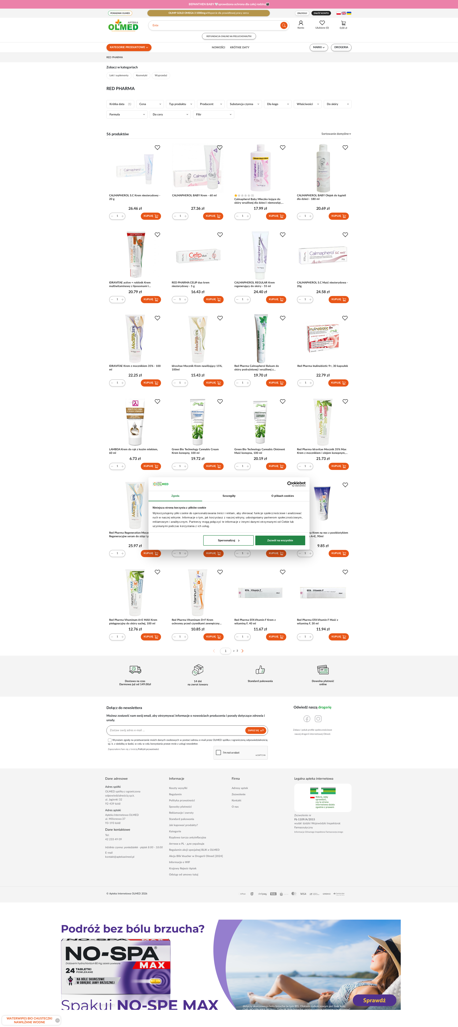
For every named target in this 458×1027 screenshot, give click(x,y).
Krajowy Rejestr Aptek (182, 868)
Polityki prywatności (148, 749)
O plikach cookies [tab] (282, 495)
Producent (206, 104)
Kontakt (236, 800)
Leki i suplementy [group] (118, 75)
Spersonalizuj (226, 540)
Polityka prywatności (182, 800)
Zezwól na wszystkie (280, 540)
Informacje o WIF (179, 862)
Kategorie (175, 831)
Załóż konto (321, 13)
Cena (142, 104)
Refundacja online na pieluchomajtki (229, 36)
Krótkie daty (239, 47)
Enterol (157, 25)
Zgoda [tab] (175, 495)
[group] (229, 4)
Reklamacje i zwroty (181, 813)
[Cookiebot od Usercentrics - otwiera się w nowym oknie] (290, 484)
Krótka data (120, 104)
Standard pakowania (181, 819)
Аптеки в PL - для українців (186, 844)
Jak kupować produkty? (183, 825)
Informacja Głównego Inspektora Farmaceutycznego (318, 832)
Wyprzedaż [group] (161, 75)
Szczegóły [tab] (229, 495)
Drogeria (341, 47)
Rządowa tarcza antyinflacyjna (187, 837)
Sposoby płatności (180, 806)
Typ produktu (177, 104)
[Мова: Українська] (349, 13)
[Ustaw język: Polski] (338, 13)
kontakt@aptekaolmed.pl (119, 857)
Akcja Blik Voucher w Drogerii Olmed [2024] (196, 856)
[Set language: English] (344, 13)
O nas (235, 806)
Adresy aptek (240, 788)
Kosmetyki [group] (141, 75)
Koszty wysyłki (178, 788)
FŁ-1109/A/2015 (304, 819)
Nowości (218, 47)
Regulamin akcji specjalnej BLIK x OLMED (194, 850)
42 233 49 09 (113, 839)
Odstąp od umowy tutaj (183, 874)
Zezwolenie (238, 794)
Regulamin (175, 794)
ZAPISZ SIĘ (253, 730)
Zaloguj (302, 13)
